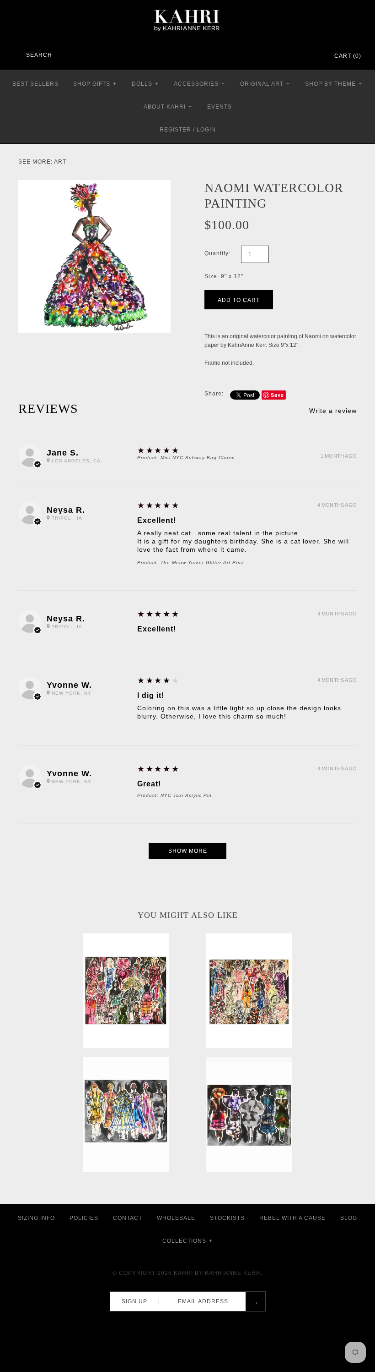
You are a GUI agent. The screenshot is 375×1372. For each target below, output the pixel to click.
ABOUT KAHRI (168, 107)
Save (277, 394)
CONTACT (127, 1218)
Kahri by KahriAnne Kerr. (218, 1273)
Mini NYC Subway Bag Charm (198, 457)
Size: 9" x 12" (223, 276)
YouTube (314, 56)
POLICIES (84, 1218)
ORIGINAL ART (265, 84)
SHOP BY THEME (333, 84)
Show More (187, 851)
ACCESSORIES (199, 84)
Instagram (302, 56)
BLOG (348, 1218)
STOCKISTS (227, 1218)
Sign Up (134, 1301)
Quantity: (217, 253)
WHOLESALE (176, 1218)
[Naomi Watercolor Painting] (94, 184)
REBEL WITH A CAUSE (292, 1218)
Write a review (333, 410)
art (60, 162)
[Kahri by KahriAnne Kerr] (187, 6)
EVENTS (219, 107)
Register (175, 129)
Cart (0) (347, 56)
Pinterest (290, 56)
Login (206, 129)
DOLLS (145, 84)
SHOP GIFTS (95, 84)
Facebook (278, 56)
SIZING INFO (36, 1218)
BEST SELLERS (35, 84)
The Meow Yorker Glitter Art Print (202, 562)
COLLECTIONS (187, 1241)
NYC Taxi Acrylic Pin (186, 795)
